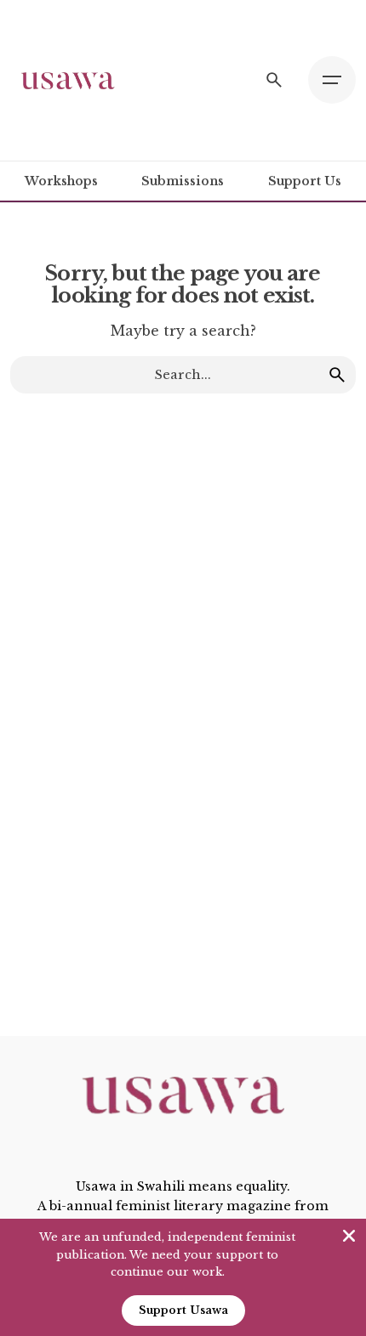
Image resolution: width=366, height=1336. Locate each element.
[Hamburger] (332, 80)
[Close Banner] (348, 1235)
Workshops (61, 181)
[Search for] (183, 374)
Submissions (182, 181)
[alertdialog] (183, 1277)
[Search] (274, 80)
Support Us (304, 181)
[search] (337, 374)
